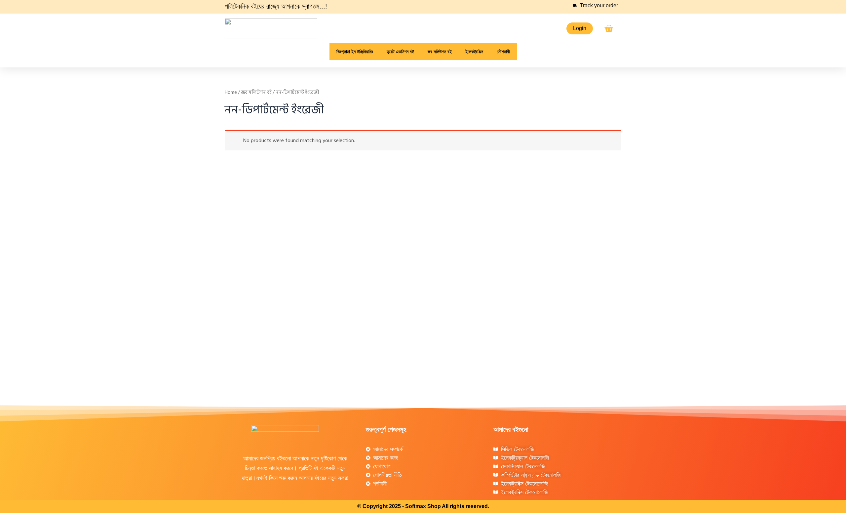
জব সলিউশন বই (256, 92)
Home (231, 92)
